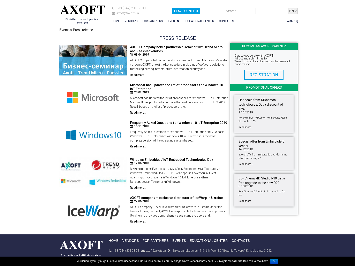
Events (173, 21)
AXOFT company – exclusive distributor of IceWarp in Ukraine (176, 198)
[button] (264, 75)
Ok (274, 261)
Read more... (138, 74)
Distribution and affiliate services (81, 255)
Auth (290, 21)
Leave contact (186, 11)
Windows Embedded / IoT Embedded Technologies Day (171, 160)
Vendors (131, 21)
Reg (296, 21)
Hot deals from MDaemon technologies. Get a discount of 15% (261, 104)
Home (116, 21)
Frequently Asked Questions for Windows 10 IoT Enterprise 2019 (178, 123)
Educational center (199, 21)
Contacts (226, 21)
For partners (153, 21)
